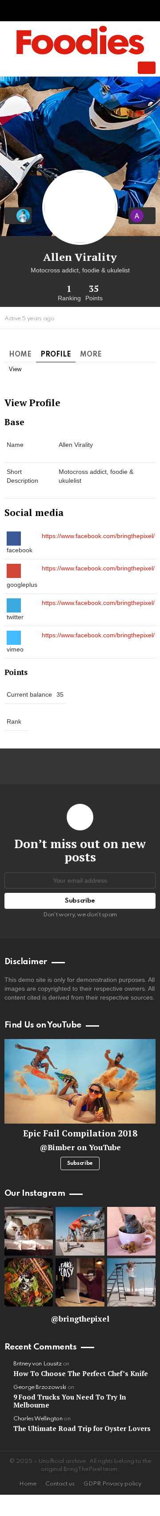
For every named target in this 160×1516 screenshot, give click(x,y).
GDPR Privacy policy (112, 1484)
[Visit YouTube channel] (80, 1081)
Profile (55, 354)
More (91, 354)
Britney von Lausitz (37, 1364)
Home (20, 354)
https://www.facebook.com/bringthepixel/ (98, 535)
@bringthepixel (80, 1319)
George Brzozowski (39, 1387)
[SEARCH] (108, 68)
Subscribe (80, 1163)
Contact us (60, 1484)
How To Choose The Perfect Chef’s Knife (80, 1373)
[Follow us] (93, 68)
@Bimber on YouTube (80, 1147)
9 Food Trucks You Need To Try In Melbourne (69, 1400)
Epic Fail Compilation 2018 (80, 1133)
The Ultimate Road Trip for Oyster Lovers (82, 1428)
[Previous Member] (18, 215)
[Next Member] (142, 215)
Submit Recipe (147, 68)
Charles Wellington (38, 1419)
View (15, 369)
